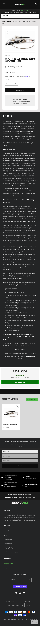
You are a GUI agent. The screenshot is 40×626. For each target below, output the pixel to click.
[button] (4, 4)
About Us (6, 531)
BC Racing (8, 21)
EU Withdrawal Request (11, 552)
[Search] (37, 16)
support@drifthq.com (20, 497)
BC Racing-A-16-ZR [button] (15, 67)
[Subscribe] (29, 580)
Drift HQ (9, 619)
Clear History (33, 399)
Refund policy (25, 619)
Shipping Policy (8, 548)
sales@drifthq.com (20, 494)
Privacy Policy (8, 539)
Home (3, 21)
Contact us (7, 568)
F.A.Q (5, 535)
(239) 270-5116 (24, 10)
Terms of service (21, 622)
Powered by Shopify (15, 619)
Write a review (20, 382)
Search (20, 466)
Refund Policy (8, 543)
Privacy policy (33, 619)
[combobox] (20, 16)
